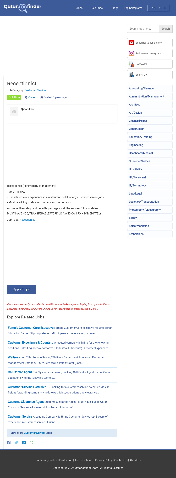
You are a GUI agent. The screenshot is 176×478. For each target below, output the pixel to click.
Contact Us (121, 460)
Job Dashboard (83, 460)
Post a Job (65, 460)
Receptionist (27, 219)
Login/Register (133, 8)
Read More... (91, 308)
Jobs (79, 8)
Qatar (31, 97)
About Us (135, 460)
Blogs (115, 8)
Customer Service (35, 90)
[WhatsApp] (31, 442)
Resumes (97, 8)
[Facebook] (8, 442)
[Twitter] (16, 442)
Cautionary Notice (46, 460)
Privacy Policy (103, 460)
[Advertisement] (62, 50)
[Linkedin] (24, 442)
